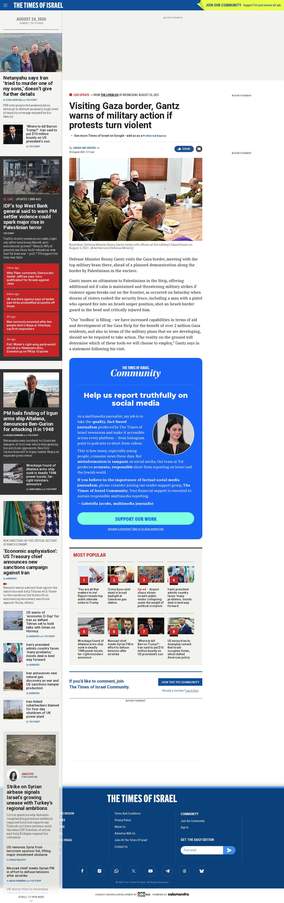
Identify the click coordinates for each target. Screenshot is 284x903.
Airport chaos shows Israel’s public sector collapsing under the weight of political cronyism (151, 598)
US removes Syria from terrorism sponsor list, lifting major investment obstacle (29, 851)
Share (186, 148)
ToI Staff (31, 100)
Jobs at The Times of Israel (131, 840)
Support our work (136, 519)
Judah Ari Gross (84, 147)
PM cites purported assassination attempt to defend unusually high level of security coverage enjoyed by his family (30, 110)
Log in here (192, 690)
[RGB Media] (145, 894)
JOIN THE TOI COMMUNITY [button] (180, 682)
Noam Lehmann (14, 435)
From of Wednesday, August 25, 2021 (126, 95)
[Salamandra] (178, 894)
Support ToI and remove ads (262, 5)
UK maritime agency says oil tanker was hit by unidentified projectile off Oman (31, 302)
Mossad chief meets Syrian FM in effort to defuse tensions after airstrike (120, 647)
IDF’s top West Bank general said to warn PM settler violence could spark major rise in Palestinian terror (30, 216)
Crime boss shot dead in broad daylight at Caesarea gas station (119, 596)
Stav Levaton (14, 100)
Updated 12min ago (28, 199)
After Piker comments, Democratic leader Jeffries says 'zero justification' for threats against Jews (30, 278)
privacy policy (123, 820)
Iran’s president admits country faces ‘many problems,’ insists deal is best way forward (180, 598)
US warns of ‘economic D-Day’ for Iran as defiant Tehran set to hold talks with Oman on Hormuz (42, 622)
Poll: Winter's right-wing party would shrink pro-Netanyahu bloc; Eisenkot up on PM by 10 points (31, 348)
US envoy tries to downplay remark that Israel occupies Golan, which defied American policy (179, 649)
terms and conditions (128, 813)
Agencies (11, 578)
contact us (121, 846)
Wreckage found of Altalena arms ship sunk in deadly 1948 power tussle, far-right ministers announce (91, 649)
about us (120, 826)
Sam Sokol (35, 489)
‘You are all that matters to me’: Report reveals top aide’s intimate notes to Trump (90, 596)
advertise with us (125, 833)
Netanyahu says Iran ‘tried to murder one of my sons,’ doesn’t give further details (28, 86)
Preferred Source (154, 135)
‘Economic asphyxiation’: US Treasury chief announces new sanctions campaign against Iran (30, 561)
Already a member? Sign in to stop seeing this (136, 529)
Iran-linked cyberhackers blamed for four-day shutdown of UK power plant (42, 709)
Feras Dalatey (18, 860)
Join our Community (223, 5)
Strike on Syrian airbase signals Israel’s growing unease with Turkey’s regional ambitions (30, 797)
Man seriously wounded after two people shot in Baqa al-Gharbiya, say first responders (29, 325)
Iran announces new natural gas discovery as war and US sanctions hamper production (42, 680)
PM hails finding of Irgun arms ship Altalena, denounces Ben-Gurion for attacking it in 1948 (30, 421)
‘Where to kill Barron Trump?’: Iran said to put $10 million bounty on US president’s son (150, 647)
